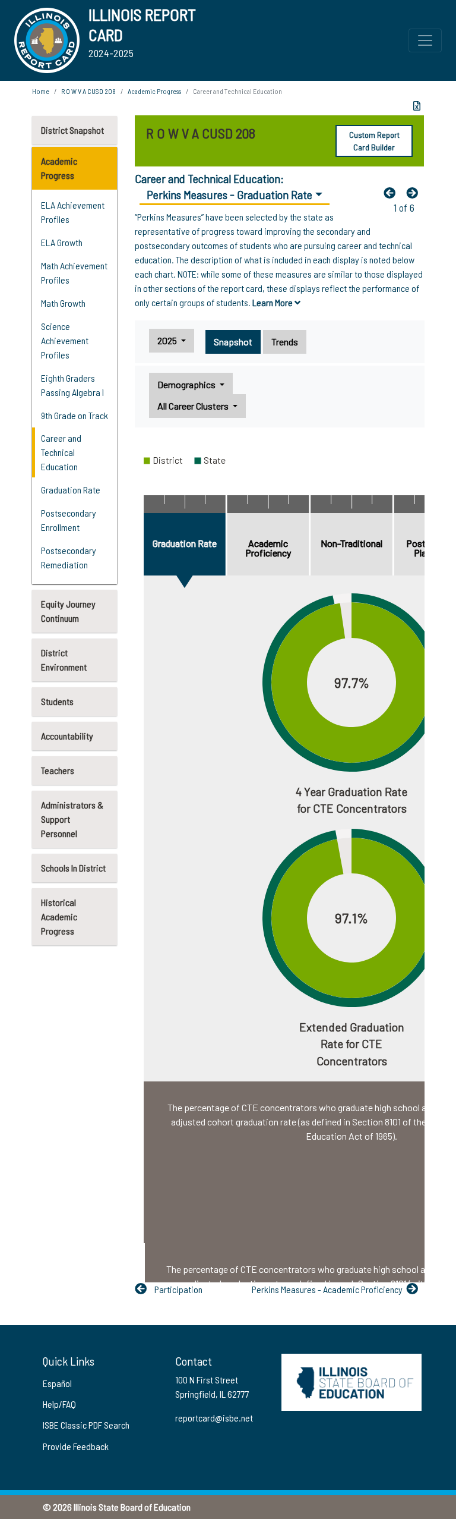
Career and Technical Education (61, 452)
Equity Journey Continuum (68, 611)
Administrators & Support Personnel (72, 819)
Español (57, 1383)
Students (57, 701)
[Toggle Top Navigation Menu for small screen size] (425, 40)
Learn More (273, 302)
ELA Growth (62, 242)
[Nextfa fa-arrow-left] (415, 192)
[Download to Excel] (417, 105)
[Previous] (392, 192)
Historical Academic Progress (59, 916)
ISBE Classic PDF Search (86, 1424)
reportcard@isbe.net (214, 1417)
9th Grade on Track (74, 415)
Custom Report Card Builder (374, 141)
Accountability (67, 735)
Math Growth (63, 303)
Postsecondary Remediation (68, 557)
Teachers (57, 770)
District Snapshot (72, 130)
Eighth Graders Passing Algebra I (72, 385)
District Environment (64, 659)
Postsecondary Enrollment (68, 520)
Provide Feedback (76, 1446)
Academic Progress (59, 168)
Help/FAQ (59, 1404)
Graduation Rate (70, 489)
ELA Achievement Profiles (72, 212)
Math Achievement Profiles (74, 272)
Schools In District (73, 867)
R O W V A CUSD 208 (88, 91)
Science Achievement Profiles (64, 340)
